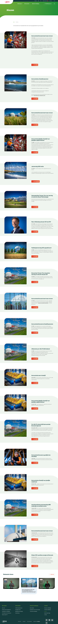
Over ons (3, 607)
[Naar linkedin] (52, 620)
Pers (40, 0)
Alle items (52, 574)
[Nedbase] (38, 621)
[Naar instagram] (46, 620)
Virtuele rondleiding (47, 609)
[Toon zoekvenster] (54, 4)
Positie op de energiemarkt (6, 609)
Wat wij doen (26, 3)
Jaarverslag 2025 (36, 181)
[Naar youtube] (49, 620)
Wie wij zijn (20, 3)
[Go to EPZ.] (14, 22)
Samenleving (17, 613)
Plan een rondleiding (47, 607)
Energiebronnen (18, 609)
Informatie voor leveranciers (6, 613)
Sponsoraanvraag (47, 613)
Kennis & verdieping (35, 3)
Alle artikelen (32, 607)
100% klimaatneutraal (18, 607)
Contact (50, 0)
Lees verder (35, 64)
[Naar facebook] (46, 623)
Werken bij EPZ (4, 614)
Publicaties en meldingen (6, 611)
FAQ (38, 0)
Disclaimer (24, 621)
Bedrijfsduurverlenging (19, 611)
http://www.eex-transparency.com (39, 95)
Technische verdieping (33, 611)
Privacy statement (29, 621)
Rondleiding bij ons (48, 3)
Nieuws (36, 0)
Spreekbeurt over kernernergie (35, 609)
